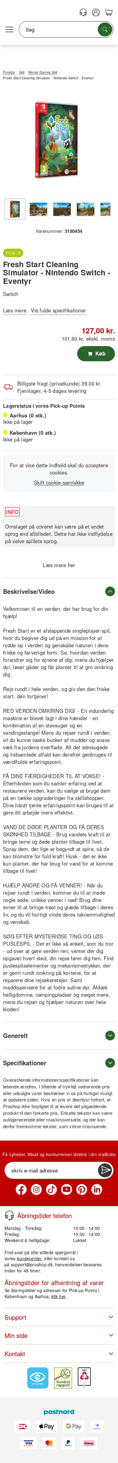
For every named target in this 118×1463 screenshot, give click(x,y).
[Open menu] (9, 30)
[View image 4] (85, 209)
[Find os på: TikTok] (51, 1189)
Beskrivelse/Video (29, 591)
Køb (100, 353)
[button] (57, 140)
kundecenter (29, 1258)
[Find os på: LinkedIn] (96, 1189)
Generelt (15, 1035)
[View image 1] (14, 209)
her (71, 565)
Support (15, 1317)
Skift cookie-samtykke (59, 482)
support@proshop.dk (32, 1264)
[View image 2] (38, 209)
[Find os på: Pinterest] (81, 1189)
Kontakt (15, 1353)
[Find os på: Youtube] (66, 1189)
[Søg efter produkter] (105, 29)
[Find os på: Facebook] (21, 1189)
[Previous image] (12, 141)
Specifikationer (24, 1062)
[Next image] (101, 141)
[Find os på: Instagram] (36, 1189)
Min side (16, 1335)
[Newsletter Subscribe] (105, 1170)
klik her (58, 1296)
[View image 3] (62, 209)
